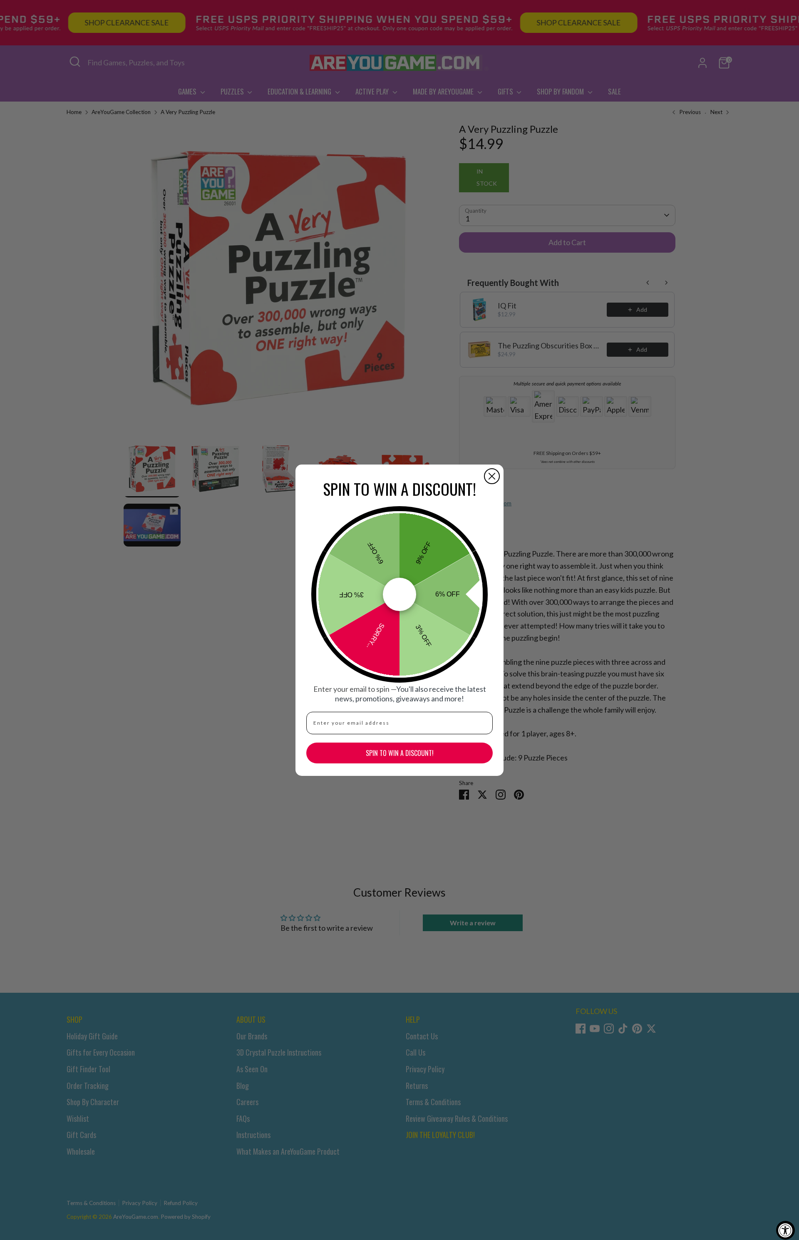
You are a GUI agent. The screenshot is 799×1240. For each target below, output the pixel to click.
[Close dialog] (491, 476)
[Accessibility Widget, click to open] (785, 1230)
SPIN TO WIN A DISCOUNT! (400, 753)
